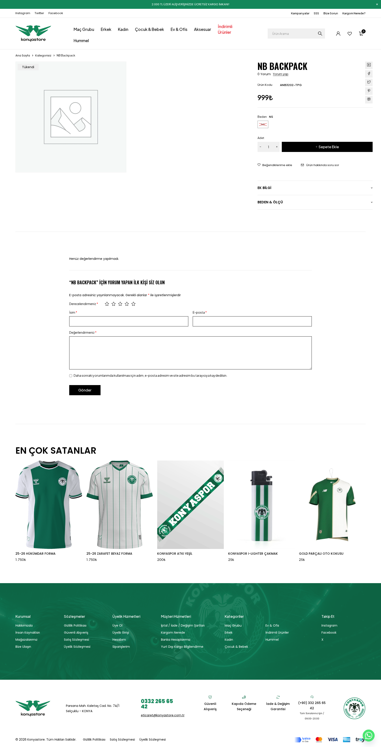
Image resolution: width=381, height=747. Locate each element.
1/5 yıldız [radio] (107, 303)
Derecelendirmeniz (83, 304)
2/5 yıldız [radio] (113, 303)
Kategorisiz (43, 55)
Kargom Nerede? (354, 13)
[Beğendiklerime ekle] (275, 165)
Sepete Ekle (329, 146)
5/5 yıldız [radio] (133, 303)
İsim (73, 312)
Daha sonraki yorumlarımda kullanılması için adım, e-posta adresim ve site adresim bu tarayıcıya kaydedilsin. (150, 375)
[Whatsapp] (369, 735)
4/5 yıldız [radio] (127, 303)
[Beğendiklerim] (349, 33)
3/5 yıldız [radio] (120, 303)
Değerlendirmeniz (83, 332)
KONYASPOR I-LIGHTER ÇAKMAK (253, 553)
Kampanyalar (300, 13)
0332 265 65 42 (157, 704)
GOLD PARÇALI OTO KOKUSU (321, 553)
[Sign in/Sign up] (338, 33)
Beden (262, 116)
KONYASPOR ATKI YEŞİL (174, 553)
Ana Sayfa (22, 55)
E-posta (200, 312)
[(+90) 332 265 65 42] (312, 696)
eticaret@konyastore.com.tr (163, 715)
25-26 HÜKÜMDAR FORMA (35, 553)
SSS (316, 13)
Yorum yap (280, 74)
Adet (261, 138)
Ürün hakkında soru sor (322, 165)
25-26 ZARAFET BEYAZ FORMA (109, 553)
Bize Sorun (330, 13)
